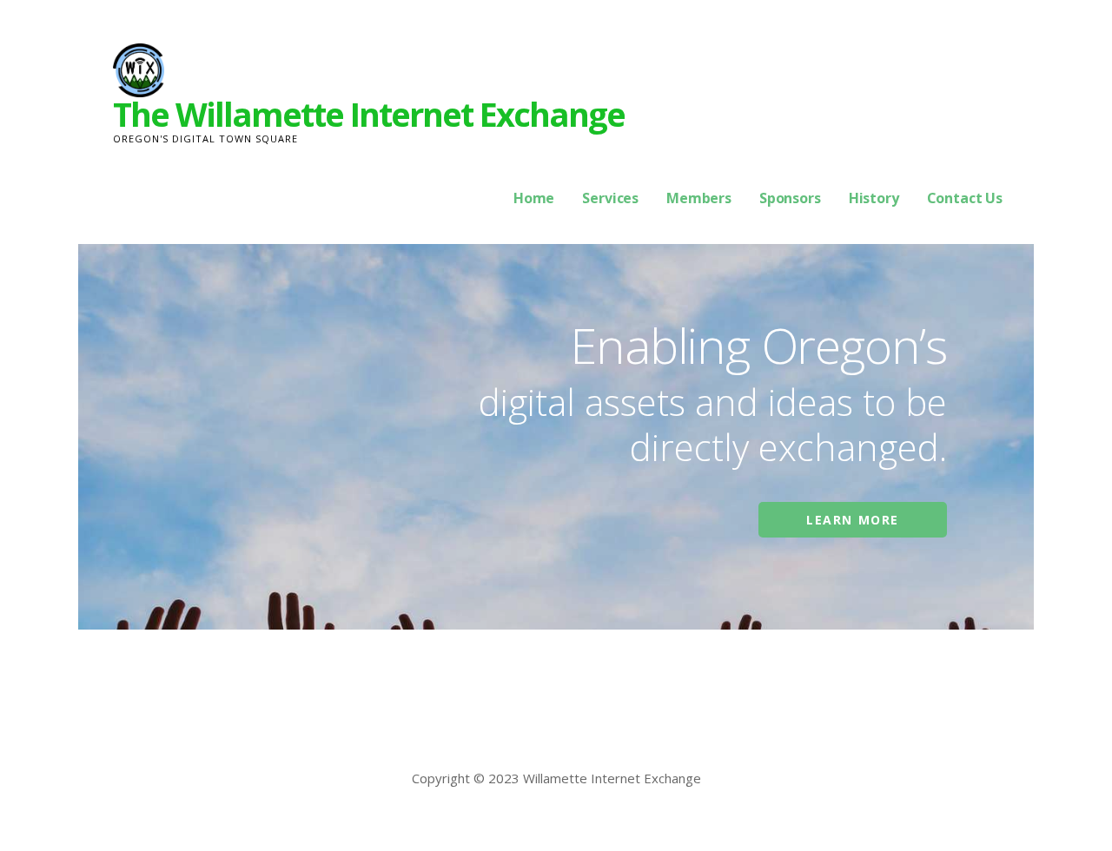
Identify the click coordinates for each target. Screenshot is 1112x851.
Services (610, 198)
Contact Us (965, 198)
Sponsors (790, 198)
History (874, 198)
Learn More (852, 519)
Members (698, 198)
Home (533, 198)
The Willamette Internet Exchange (369, 113)
